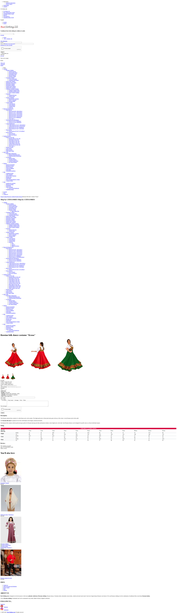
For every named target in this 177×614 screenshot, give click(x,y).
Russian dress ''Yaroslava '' (6, 547)
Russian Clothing (10, 70)
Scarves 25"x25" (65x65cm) (15, 122)
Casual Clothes (9, 102)
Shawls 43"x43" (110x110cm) (15, 116)
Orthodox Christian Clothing (12, 88)
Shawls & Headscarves (8, 108)
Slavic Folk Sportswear (14, 188)
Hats (13, 243)
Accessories (8, 157)
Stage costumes (9, 187)
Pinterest (6, 607)
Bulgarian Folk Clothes (11, 82)
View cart (3, 63)
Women (5, 163)
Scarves (13, 244)
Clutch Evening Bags (13, 161)
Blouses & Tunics (10, 166)
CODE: (2, 381)
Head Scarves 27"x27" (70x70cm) (16, 128)
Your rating (3, 398)
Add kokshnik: (4, 387)
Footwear (8, 93)
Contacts (5, 6)
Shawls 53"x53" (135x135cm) (15, 113)
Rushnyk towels (9, 147)
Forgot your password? (10, 43)
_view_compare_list (7, 38)
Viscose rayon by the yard (14, 144)
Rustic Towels (9, 149)
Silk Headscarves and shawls (12, 120)
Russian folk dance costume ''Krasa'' (18, 335)
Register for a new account (6, 45)
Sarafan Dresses (12, 71)
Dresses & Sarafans (10, 164)
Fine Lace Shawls (13, 134)
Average (16, 400)
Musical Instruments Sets (14, 154)
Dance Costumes (12, 100)
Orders (4, 37)
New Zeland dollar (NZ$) (9, 12)
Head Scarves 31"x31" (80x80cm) (16, 127)
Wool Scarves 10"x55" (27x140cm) (16, 131)
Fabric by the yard (10, 137)
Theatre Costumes (10, 97)
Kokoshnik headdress (10, 170)
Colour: (2, 384)
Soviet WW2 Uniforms (11, 175)
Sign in (2, 41)
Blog (4, 193)
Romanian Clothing (10, 85)
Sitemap (5, 590)
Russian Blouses (12, 75)
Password (3, 43)
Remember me (5, 53)
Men (4, 172)
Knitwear (11, 107)
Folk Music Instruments (11, 153)
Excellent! (4, 400)
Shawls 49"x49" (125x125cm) (15, 115)
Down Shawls (9, 132)
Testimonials (6, 5)
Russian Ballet (12, 101)
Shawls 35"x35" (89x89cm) (15, 117)
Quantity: (3, 388)
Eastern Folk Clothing (11, 86)
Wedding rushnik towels (14, 91)
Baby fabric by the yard (14, 284)
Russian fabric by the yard (14, 138)
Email (2, 42)
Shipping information (10, 3)
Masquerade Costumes (14, 98)
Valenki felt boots (12, 95)
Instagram (6, 609)
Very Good (10, 400)
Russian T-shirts (12, 76)
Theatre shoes (12, 96)
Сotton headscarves (10, 123)
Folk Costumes (9, 174)
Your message (4, 406)
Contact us (5, 194)
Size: (2, 385)
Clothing (5, 69)
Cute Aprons (9, 148)
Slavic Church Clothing (14, 92)
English (5, 22)
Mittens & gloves (15, 246)
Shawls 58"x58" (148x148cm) (15, 111)
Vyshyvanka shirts (13, 79)
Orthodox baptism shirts (14, 90)
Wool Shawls (9, 110)
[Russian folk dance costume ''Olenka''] (14, 372)
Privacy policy (9, 4)
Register (5, 41)
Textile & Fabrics (7, 136)
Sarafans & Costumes (10, 183)
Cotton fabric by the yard (14, 143)
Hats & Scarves (9, 167)
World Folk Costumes (11, 87)
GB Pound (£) (6, 16)
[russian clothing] (9, 28)
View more (12, 118)
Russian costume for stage (6, 578)
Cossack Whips (9, 180)
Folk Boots (8, 178)
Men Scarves (9, 129)
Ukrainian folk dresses (14, 80)
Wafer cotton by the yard (14, 288)
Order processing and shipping (10, 586)
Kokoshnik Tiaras (13, 74)
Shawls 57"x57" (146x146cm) (15, 112)
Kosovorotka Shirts (13, 72)
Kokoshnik (8, 185)
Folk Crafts (5, 152)
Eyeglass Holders (12, 159)
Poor (25, 400)
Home (2, 65)
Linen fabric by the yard (14, 142)
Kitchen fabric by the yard (14, 287)
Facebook (3, 604)
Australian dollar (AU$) (8, 17)
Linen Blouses (12, 105)
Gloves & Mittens (10, 168)
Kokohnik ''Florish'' (5, 483)
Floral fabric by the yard (14, 141)
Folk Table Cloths (10, 151)
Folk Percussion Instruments (15, 156)
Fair (21, 400)
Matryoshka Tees (15, 211)
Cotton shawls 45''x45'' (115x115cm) (17, 126)
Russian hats (9, 177)
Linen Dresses (12, 103)
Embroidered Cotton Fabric (15, 285)
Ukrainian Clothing (10, 77)
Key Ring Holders (13, 162)
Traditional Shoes (10, 189)
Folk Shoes (8, 169)
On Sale (5, 191)
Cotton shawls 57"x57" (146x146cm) (17, 125)
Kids (4, 182)
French (4, 23)
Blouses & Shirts (9, 184)
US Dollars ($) (6, 11)
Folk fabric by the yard (14, 139)
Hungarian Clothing (10, 84)
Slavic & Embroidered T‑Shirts (13, 179)
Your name (3, 397)
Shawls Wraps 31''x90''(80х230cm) (16, 257)
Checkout (3, 64)
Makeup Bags (12, 158)
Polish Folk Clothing (10, 81)
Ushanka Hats (12, 106)
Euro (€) (5, 15)
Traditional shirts (9, 173)
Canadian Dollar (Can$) (8, 13)
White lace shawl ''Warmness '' (7, 514)
